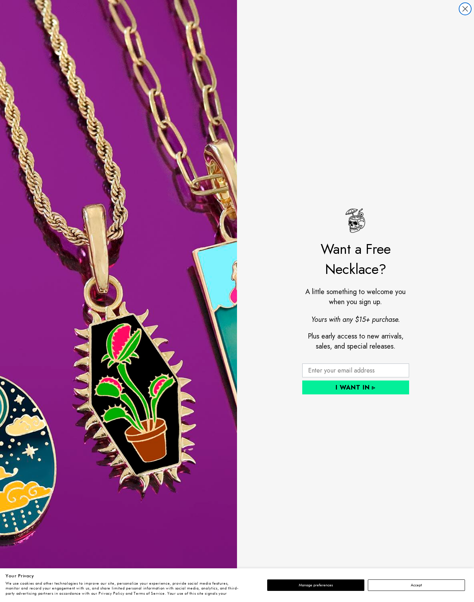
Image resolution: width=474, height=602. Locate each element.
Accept (416, 585)
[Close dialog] (465, 9)
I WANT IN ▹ (355, 387)
